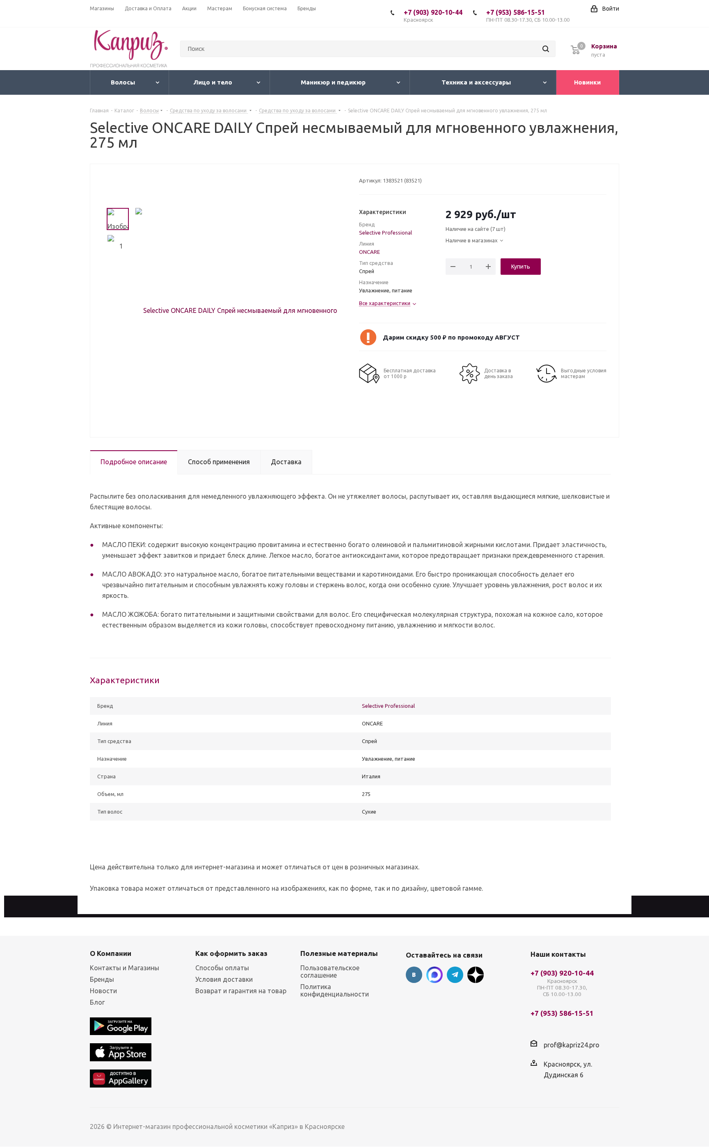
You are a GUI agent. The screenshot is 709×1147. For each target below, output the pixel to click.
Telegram (455, 975)
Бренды (102, 979)
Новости (103, 990)
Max (434, 975)
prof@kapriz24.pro (571, 1044)
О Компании (110, 953)
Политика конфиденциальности (334, 990)
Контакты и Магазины (124, 967)
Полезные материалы (339, 953)
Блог (97, 1002)
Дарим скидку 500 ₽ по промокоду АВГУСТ (451, 337)
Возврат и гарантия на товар (240, 990)
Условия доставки (224, 979)
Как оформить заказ (231, 953)
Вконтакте (414, 975)
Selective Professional (385, 232)
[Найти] (546, 49)
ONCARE (369, 252)
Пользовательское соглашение (329, 971)
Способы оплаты (222, 967)
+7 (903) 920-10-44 (433, 16)
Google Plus (475, 975)
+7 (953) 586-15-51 (527, 16)
